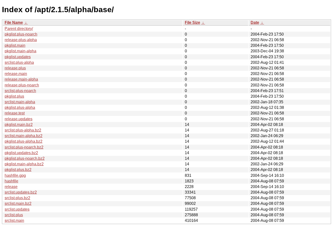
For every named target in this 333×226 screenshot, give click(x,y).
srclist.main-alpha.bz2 (23, 136)
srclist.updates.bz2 (21, 192)
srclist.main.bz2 (18, 203)
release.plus (15, 68)
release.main (16, 74)
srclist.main (14, 220)
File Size (192, 22)
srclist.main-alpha (20, 102)
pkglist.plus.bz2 (18, 170)
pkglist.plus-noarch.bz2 (25, 158)
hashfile (11, 181)
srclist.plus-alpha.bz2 (23, 130)
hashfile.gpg (15, 175)
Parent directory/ (19, 29)
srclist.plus (14, 215)
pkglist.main (15, 45)
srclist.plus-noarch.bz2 (24, 147)
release (11, 187)
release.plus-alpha (21, 40)
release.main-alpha (21, 79)
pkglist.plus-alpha (20, 107)
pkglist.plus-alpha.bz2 (23, 141)
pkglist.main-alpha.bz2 (24, 164)
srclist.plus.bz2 (17, 198)
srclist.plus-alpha (19, 62)
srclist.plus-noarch (20, 91)
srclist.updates (17, 209)
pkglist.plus (14, 96)
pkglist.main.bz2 (19, 124)
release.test (15, 113)
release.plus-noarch (22, 85)
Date (255, 22)
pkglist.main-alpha (20, 51)
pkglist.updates (18, 57)
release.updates (18, 119)
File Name (14, 22)
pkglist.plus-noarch (21, 34)
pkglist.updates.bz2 (21, 153)
